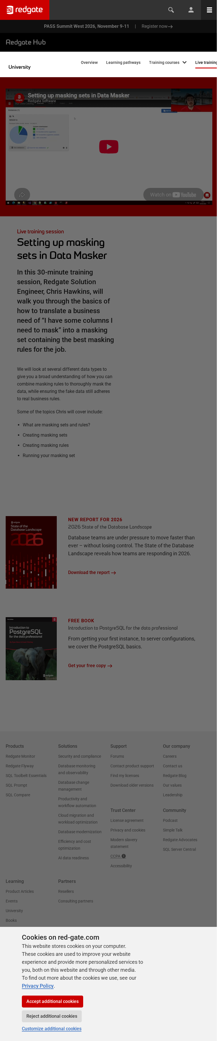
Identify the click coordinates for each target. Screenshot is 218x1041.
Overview (89, 62)
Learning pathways (123, 62)
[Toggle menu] (209, 10)
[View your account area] (191, 10)
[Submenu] (184, 63)
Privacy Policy (38, 986)
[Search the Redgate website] (171, 10)
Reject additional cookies (51, 1016)
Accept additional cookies (52, 1001)
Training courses (164, 62)
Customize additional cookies (51, 1028)
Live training (206, 62)
